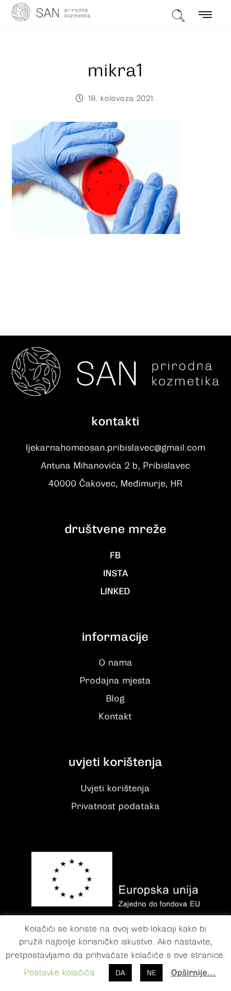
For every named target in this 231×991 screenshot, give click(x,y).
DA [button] (120, 973)
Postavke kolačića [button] (59, 972)
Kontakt (115, 717)
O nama (115, 663)
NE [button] (151, 973)
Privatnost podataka (115, 806)
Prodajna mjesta (115, 681)
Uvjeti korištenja (115, 788)
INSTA (115, 573)
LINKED (115, 591)
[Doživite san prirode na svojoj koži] (51, 12)
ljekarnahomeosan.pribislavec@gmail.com (115, 448)
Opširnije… (193, 972)
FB (115, 555)
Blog (115, 699)
